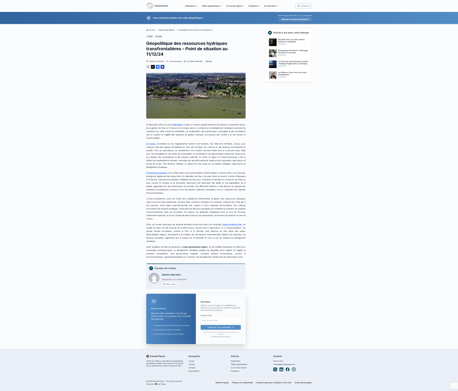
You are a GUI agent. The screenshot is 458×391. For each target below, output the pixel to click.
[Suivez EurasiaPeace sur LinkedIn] (281, 369)
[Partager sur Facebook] (162, 67)
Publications (190, 6)
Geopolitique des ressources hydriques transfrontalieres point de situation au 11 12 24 (196, 30)
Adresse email (206, 315)
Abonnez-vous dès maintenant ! (295, 19)
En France (151, 144)
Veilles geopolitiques (166, 30)
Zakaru (163, 384)
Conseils (192, 368)
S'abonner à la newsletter (219, 327)
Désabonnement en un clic (220, 336)
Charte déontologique (303, 383)
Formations (253, 6)
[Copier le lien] (148, 67)
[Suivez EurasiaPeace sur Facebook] (287, 369)
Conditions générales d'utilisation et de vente (273, 383)
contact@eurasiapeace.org (284, 364)
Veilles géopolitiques (211, 6)
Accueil (152, 30)
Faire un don (278, 361)
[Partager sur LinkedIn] (158, 67)
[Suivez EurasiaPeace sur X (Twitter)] (275, 369)
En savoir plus (270, 6)
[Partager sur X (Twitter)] (153, 67)
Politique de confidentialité (242, 383)
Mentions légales (222, 383)
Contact (192, 364)
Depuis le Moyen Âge (232, 224)
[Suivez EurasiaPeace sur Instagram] (294, 369)
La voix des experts (234, 6)
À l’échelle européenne (156, 173)
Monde (209, 61)
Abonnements (194, 371)
